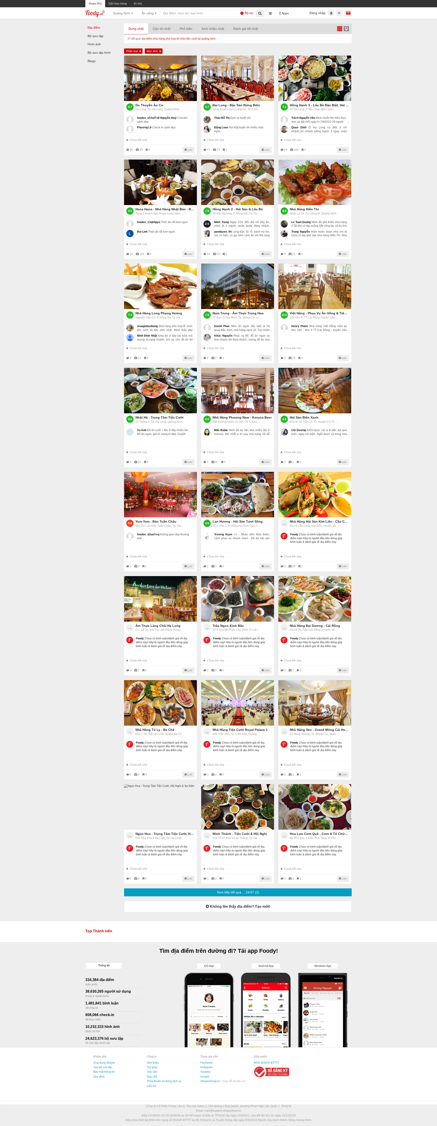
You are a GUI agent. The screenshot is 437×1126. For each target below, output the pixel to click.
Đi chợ (138, 3)
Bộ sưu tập (95, 36)
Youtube (205, 1071)
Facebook (206, 1062)
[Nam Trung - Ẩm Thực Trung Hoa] (237, 286)
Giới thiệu (153, 1062)
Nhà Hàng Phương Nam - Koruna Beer (242, 417)
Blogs (92, 61)
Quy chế (152, 1076)
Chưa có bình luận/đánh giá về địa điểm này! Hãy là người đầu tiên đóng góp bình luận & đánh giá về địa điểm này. (316, 538)
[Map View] (346, 28)
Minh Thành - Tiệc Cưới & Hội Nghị (240, 834)
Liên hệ (151, 1086)
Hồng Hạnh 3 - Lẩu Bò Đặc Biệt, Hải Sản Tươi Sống (319, 105)
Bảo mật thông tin (104, 1071)
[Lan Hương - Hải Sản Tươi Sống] (237, 494)
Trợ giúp (152, 1067)
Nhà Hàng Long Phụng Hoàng (158, 313)
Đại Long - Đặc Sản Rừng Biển (236, 105)
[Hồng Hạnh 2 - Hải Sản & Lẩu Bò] (237, 182)
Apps (285, 13)
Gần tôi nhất (161, 29)
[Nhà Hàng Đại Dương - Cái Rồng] (314, 599)
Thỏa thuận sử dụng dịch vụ (164, 1081)
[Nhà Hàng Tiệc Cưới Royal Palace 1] (237, 703)
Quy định (98, 1076)
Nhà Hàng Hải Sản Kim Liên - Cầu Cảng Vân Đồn (319, 521)
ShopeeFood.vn (210, 1081)
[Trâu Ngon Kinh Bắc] (237, 599)
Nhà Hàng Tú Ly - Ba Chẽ (154, 730)
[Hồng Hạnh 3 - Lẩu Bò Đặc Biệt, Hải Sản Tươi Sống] (314, 78)
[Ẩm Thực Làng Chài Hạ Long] (160, 599)
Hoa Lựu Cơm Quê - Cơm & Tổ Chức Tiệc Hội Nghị (319, 834)
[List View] (339, 28)
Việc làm (152, 1071)
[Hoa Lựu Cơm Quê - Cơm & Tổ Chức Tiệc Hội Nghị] (314, 807)
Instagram (206, 1067)
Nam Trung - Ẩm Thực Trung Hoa (238, 313)
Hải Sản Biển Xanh (304, 417)
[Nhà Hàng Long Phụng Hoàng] (160, 286)
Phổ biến (186, 29)
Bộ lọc (247, 13)
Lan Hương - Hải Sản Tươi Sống (238, 521)
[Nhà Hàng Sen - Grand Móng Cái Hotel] (314, 703)
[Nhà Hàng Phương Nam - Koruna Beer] (237, 390)
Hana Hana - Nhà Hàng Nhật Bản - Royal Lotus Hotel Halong (165, 209)
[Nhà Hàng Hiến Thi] (314, 182)
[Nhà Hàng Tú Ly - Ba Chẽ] (160, 703)
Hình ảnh (94, 44)
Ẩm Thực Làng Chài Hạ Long (157, 626)
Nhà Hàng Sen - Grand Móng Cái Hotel (319, 730)
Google (204, 1076)
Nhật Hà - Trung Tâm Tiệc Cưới (159, 417)
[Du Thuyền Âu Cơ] (160, 78)
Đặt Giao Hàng (118, 3)
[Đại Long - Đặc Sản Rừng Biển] (237, 78)
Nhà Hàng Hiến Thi (304, 209)
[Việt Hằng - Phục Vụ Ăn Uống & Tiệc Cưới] (314, 286)
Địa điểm (94, 27)
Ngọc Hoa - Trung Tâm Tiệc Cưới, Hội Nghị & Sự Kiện (165, 834)
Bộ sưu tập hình (99, 52)
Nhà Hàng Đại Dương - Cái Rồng (315, 626)
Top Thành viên (98, 931)
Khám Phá (95, 3)
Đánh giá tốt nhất (245, 29)
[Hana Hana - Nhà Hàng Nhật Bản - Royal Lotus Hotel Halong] (160, 182)
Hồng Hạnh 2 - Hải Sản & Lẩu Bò (238, 209)
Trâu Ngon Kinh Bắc (228, 626)
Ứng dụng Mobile (104, 1062)
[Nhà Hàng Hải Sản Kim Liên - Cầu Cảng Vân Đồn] (314, 494)
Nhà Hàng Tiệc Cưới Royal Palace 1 (240, 730)
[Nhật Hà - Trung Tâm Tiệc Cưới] (160, 390)
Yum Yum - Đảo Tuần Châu (155, 521)
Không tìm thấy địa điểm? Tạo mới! (239, 906)
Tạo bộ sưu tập (102, 1067)
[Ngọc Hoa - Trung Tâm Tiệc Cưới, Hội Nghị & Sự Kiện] (160, 807)
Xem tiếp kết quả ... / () (238, 892)
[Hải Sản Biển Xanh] (314, 390)
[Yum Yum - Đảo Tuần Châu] (160, 494)
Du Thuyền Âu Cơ (149, 105)
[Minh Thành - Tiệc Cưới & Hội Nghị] (237, 807)
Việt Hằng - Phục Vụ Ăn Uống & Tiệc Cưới (319, 313)
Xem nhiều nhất (212, 29)
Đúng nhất (136, 29)
